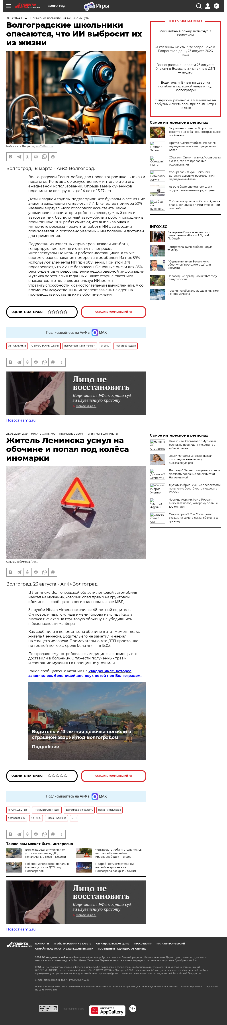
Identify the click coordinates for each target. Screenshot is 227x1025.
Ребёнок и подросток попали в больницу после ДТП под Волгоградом (47, 867)
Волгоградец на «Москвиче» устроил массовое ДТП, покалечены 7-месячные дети (45, 853)
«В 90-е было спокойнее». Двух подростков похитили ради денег (192, 188)
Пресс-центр (142, 943)
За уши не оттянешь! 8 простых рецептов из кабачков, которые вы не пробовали (195, 132)
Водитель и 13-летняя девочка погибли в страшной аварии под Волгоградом (185, 86)
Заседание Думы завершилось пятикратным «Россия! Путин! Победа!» (189, 235)
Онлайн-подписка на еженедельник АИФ (64, 948)
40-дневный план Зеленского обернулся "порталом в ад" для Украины (189, 264)
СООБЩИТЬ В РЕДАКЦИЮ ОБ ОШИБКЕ (122, 948)
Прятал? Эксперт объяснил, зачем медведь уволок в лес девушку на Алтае (192, 146)
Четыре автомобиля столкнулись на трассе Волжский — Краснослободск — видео (118, 853)
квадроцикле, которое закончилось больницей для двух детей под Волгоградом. (84, 673)
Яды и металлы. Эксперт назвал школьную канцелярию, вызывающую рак (191, 459)
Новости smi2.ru (21, 420)
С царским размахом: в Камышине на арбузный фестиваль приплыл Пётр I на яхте (185, 104)
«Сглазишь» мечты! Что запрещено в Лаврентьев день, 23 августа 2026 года (185, 51)
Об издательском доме (112, 943)
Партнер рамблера (73, 1008)
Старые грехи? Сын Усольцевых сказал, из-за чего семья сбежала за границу (194, 517)
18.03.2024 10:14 (16, 18)
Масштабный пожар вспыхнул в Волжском (185, 33)
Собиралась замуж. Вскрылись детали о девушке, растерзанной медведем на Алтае (192, 175)
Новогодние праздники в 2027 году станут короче (192, 278)
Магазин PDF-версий (171, 943)
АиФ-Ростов (44, 146)
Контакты (42, 943)
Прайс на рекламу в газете (72, 943)
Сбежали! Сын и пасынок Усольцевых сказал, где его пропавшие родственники (195, 161)
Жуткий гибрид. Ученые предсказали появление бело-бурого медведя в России (195, 488)
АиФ (35, 561)
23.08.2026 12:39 (16, 433)
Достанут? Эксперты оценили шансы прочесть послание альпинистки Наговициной (194, 474)
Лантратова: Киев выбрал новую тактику (190, 248)
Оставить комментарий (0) (113, 311)
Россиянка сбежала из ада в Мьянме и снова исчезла (193, 292)
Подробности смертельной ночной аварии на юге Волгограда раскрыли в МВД (115, 867)
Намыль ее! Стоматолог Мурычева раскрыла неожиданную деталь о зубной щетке (193, 444)
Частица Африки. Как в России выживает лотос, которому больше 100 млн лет (193, 503)
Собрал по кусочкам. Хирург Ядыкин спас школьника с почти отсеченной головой (194, 205)
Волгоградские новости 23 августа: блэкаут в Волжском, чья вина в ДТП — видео (185, 68)
